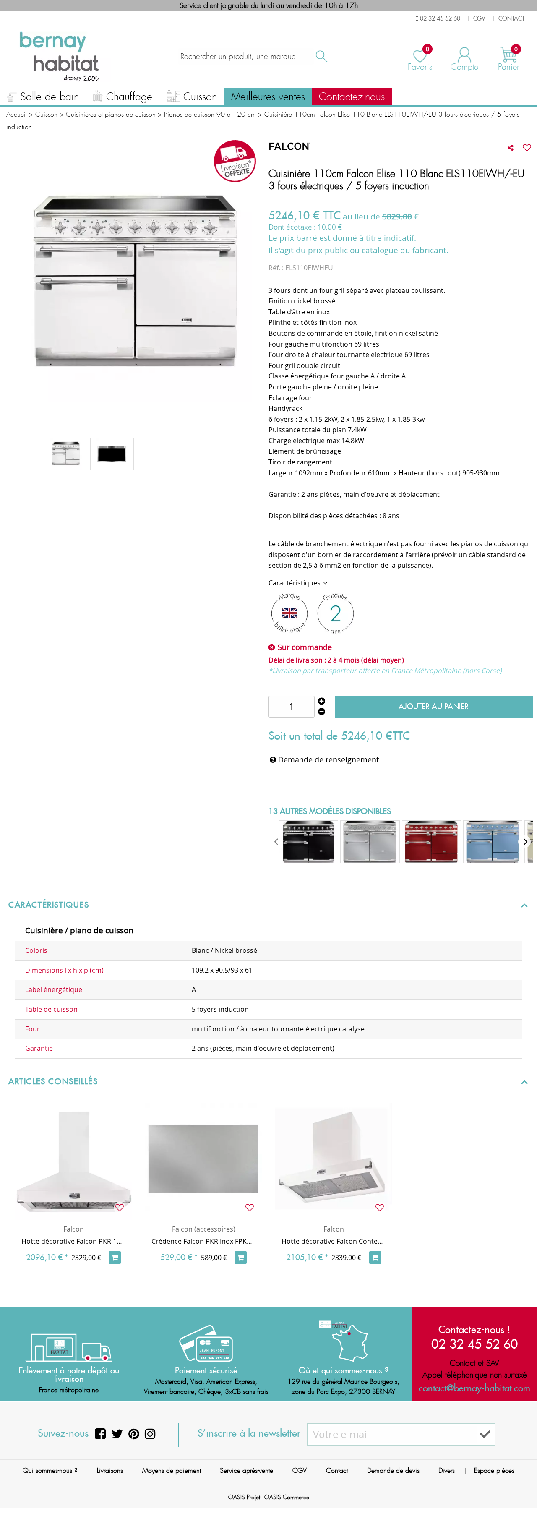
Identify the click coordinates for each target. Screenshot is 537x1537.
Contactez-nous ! (474, 1329)
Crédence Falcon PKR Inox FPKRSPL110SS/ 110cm (203, 1241)
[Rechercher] (321, 56)
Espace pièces (494, 1470)
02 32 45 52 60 (474, 1344)
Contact (337, 1470)
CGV (299, 1470)
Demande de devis (393, 1470)
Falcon (73, 1229)
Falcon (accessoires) (203, 1229)
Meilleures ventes (268, 97)
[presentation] (276, 841)
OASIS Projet (244, 1497)
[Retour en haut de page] (520, 1511)
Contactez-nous (352, 97)
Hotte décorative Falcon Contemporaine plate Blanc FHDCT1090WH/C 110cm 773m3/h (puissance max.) (334, 1241)
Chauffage (129, 97)
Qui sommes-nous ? (50, 1470)
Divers (446, 1470)
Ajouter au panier (434, 706)
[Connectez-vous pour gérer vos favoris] (527, 148)
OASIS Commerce (286, 1497)
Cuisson (200, 97)
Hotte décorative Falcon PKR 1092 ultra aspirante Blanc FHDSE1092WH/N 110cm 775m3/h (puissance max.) (73, 1241)
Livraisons (110, 1470)
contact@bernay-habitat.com (474, 1388)
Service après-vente (246, 1470)
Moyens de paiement (171, 1470)
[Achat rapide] (115, 1257)
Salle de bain (49, 97)
